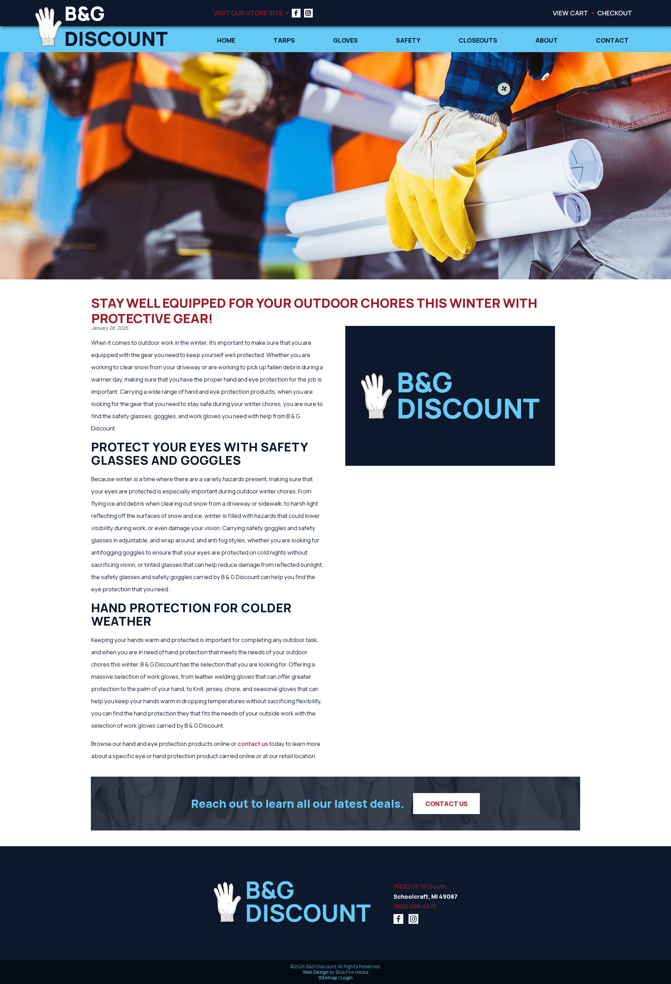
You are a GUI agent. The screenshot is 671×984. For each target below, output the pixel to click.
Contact (612, 40)
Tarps (284, 40)
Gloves (345, 40)
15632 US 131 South (420, 886)
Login (346, 978)
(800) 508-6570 (415, 906)
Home (226, 40)
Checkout (614, 12)
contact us (253, 744)
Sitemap (327, 978)
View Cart (570, 12)
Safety (408, 40)
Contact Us (446, 803)
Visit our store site (248, 12)
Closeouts (478, 40)
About (546, 40)
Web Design (316, 972)
